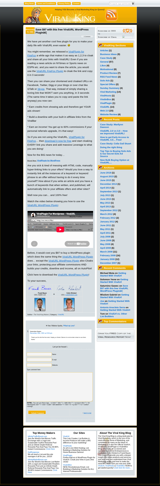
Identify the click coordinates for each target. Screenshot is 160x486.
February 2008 (108, 255)
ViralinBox (105, 99)
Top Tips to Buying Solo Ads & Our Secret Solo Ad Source (115, 153)
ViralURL (61, 314)
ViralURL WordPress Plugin (42, 205)
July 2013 (105, 195)
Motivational (106, 69)
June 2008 (105, 240)
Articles (104, 50)
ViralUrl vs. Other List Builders (113, 315)
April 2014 (105, 188)
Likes (103, 65)
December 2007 (108, 263)
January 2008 (107, 259)
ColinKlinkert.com (71, 295)
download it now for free (58, 141)
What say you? (69, 325)
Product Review (108, 73)
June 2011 (105, 225)
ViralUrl (66, 436)
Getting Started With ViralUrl (113, 274)
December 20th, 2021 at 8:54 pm (41, 333)
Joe (102, 301)
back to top (87, 413)
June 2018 (105, 172)
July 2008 (105, 236)
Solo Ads (105, 80)
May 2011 (105, 229)
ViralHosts (105, 95)
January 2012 (107, 221)
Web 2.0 (104, 110)
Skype (41, 89)
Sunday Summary (109, 88)
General (104, 62)
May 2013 (105, 203)
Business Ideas (108, 54)
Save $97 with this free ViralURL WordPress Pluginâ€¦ (114, 288)
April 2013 (105, 206)
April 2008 (105, 248)
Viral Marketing (108, 92)
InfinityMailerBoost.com (37, 460)
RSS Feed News (108, 77)
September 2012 (109, 210)
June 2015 (105, 180)
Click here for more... (122, 468)
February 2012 (108, 218)
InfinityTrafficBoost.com (37, 436)
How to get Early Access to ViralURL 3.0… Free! (114, 138)
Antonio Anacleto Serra (112, 307)
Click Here (50, 449)
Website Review (108, 114)
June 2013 (105, 199)
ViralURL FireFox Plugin (49, 71)
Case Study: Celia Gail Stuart (115, 143)
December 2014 (108, 184)
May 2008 (105, 244)
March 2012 (106, 214)
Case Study (106, 58)
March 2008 (106, 251)
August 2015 (107, 176)
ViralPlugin (106, 103)
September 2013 (109, 191)
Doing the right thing (111, 147)
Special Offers (107, 84)
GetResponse (33, 452)
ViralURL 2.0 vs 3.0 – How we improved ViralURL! (114, 132)
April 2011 (105, 233)
